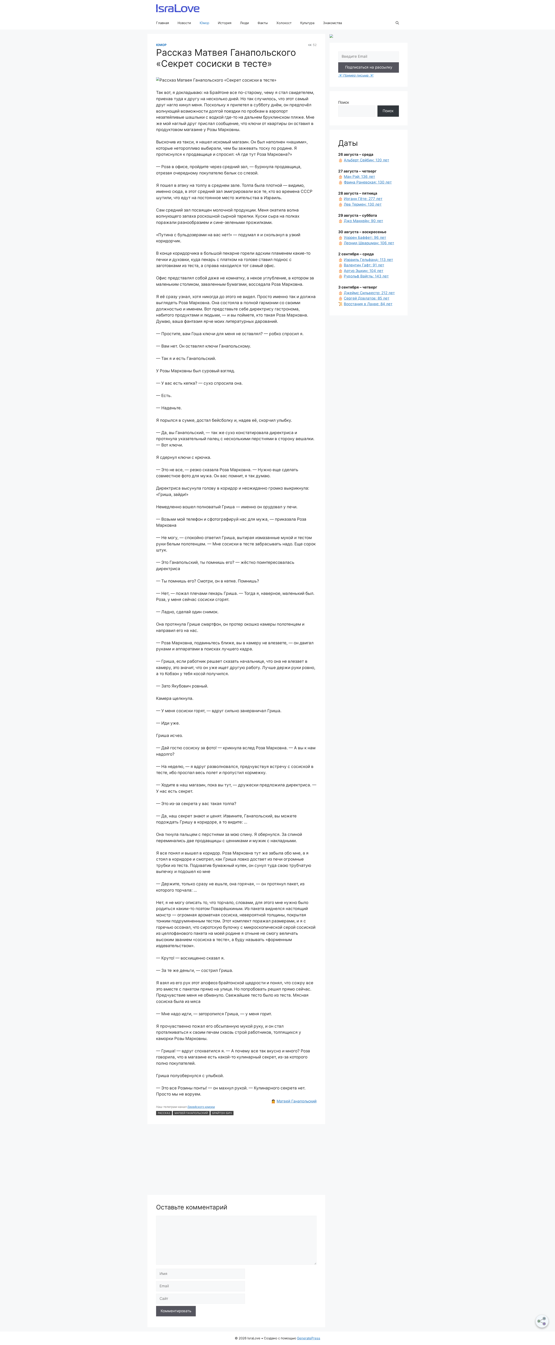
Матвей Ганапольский (297, 1101)
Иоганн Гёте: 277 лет (363, 199)
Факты (263, 23)
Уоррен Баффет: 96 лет (365, 237)
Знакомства (332, 23)
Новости (184, 23)
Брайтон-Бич (222, 1113)
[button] (397, 23)
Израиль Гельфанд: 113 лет (368, 260)
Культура (307, 23)
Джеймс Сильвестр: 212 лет (369, 293)
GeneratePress (308, 1338)
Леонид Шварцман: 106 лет (369, 243)
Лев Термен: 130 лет (363, 204)
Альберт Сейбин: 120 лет (366, 160)
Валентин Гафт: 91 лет (364, 265)
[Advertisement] (236, 1160)
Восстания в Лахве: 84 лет (368, 304)
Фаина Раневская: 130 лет (368, 182)
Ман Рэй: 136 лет (359, 176)
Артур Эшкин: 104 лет (363, 271)
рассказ (164, 1113)
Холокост (284, 23)
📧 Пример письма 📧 (356, 75)
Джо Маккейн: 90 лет (363, 221)
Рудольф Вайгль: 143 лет (366, 276)
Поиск (343, 102)
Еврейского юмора (201, 1107)
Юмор (204, 23)
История (224, 23)
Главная (162, 23)
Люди (244, 23)
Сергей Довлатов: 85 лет (366, 298)
